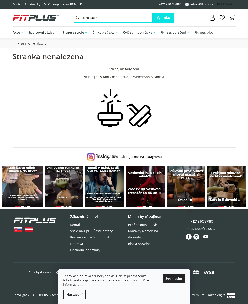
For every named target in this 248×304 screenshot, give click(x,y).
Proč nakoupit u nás (143, 225)
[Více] (229, 31)
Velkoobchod (137, 237)
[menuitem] (19, 32)
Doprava (76, 244)
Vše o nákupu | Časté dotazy (91, 231)
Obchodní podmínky (26, 4)
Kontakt (76, 225)
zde (80, 284)
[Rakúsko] (29, 229)
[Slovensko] (18, 229)
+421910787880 (170, 4)
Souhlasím (173, 278)
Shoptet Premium (191, 295)
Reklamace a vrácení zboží (89, 237)
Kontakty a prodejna (143, 231)
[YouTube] (205, 238)
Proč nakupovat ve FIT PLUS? (63, 4)
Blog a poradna (139, 244)
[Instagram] (196, 237)
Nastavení (74, 294)
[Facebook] (189, 237)
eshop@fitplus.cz (201, 4)
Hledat (163, 18)
